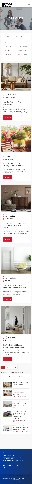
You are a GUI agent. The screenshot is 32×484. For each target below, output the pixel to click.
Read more (7, 117)
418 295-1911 (9, 458)
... (11, 367)
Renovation (23, 50)
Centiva (19, 481)
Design (8, 50)
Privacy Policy (12, 478)
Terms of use (20, 478)
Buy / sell (9, 46)
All (7, 43)
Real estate (23, 46)
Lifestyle (9, 57)
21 (15, 367)
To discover (23, 54)
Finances (8, 54)
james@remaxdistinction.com (15, 460)
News (21, 43)
